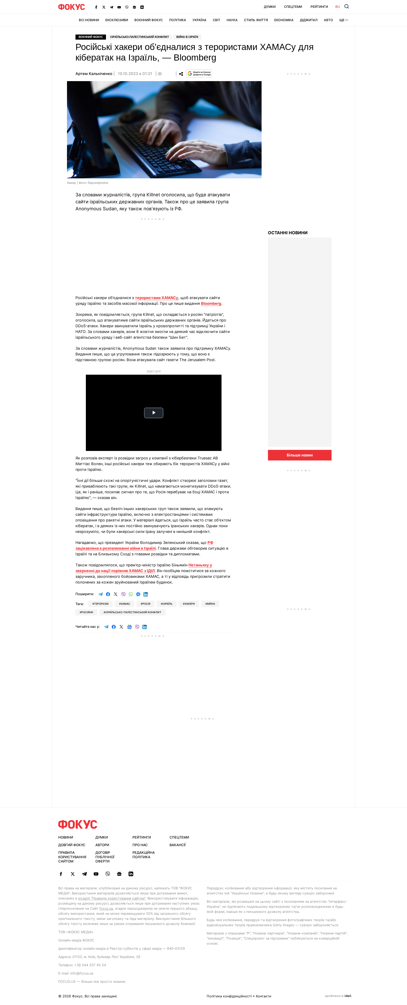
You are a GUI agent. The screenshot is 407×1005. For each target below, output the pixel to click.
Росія (146, 603)
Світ (216, 20)
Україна (199, 20)
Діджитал (309, 20)
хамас (125, 603)
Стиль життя (256, 20)
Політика (177, 20)
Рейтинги (319, 6)
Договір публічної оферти (104, 857)
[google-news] (119, 874)
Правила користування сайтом (72, 857)
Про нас (140, 845)
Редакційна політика (143, 854)
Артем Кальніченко (93, 73)
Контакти (263, 996)
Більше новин (300, 455)
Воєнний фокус (91, 37)
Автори (102, 845)
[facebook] (61, 874)
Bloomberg (211, 303)
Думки (270, 6)
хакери (190, 603)
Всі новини (89, 20)
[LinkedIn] (142, 7)
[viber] (107, 874)
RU (337, 6)
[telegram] (84, 874)
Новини (65, 837)
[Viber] (127, 7)
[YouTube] (119, 7)
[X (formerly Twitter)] (104, 7)
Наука (232, 20)
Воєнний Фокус (148, 20)
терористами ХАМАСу (156, 297)
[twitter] (72, 874)
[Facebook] (96, 7)
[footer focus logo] (77, 824)
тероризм (101, 603)
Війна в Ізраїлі (187, 37)
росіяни (87, 612)
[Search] (346, 6)
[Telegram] (111, 7)
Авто (328, 20)
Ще (341, 20)
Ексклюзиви (116, 20)
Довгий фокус (71, 845)
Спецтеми (293, 6)
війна (211, 603)
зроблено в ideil (338, 996)
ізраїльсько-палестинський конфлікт (133, 612)
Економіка (284, 20)
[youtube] (96, 874)
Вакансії (177, 845)
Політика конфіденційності (229, 996)
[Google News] (134, 7)
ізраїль (167, 603)
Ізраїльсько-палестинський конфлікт (139, 37)
